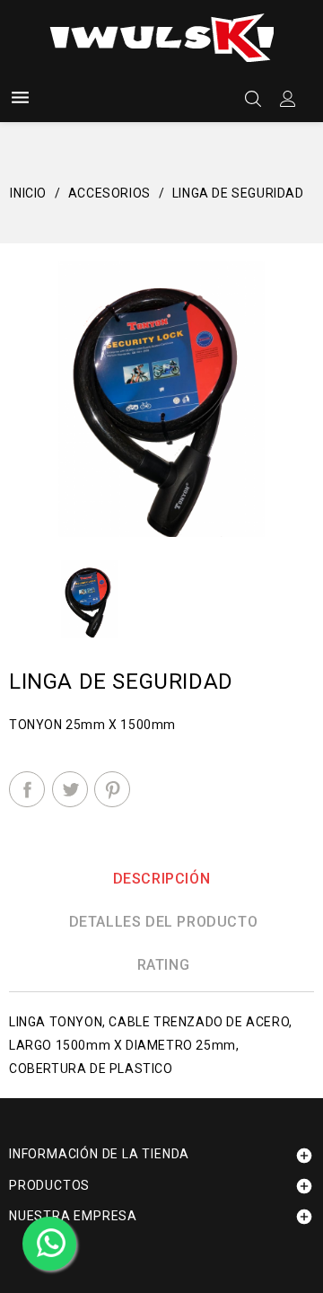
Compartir (27, 789)
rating (163, 964)
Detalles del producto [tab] (163, 921)
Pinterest (112, 789)
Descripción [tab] (162, 878)
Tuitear (70, 789)
